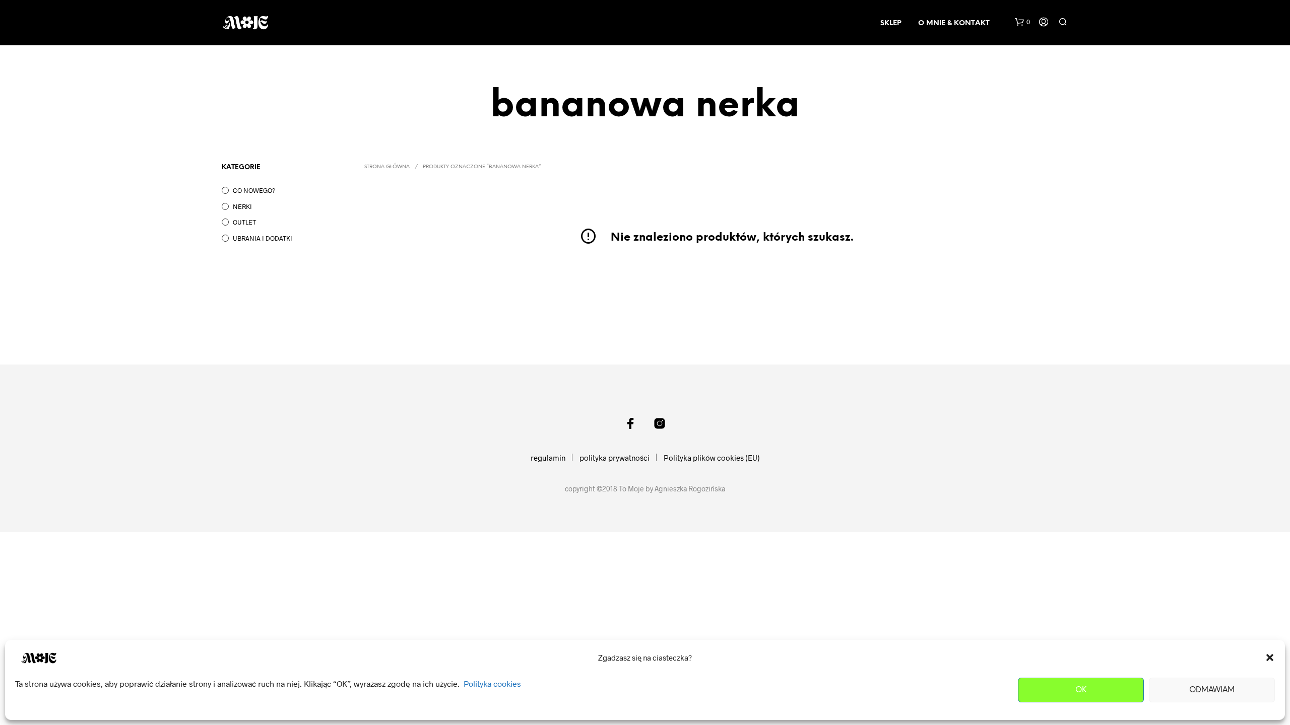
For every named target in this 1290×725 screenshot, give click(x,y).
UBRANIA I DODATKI (262, 238)
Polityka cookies (492, 683)
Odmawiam (1212, 690)
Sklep (890, 23)
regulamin (548, 457)
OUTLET (244, 222)
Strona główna (387, 167)
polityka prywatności (614, 457)
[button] (1270, 657)
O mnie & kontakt (954, 23)
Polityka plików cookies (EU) (712, 457)
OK (1080, 690)
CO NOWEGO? (254, 190)
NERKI (242, 206)
